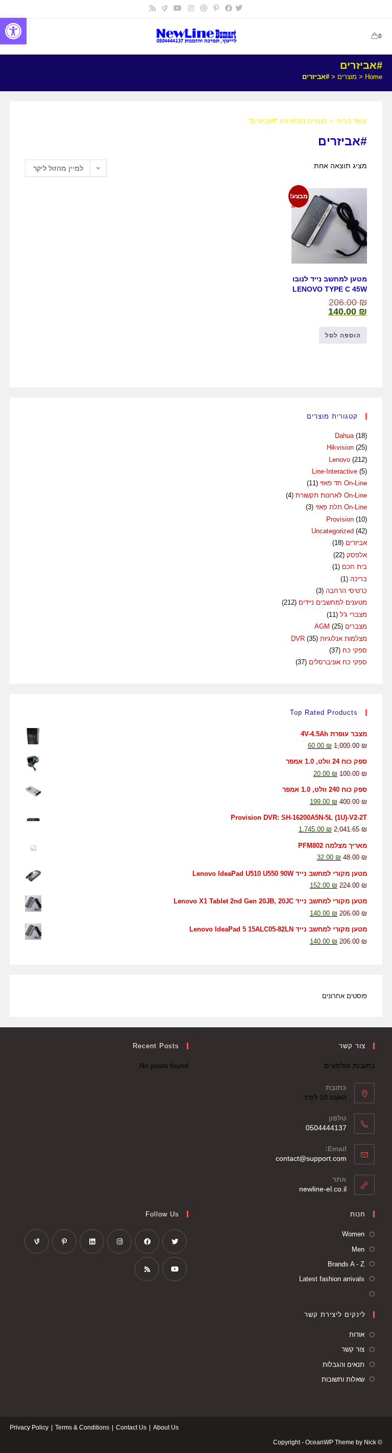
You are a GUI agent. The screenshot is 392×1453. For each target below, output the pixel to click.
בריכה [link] (358, 579)
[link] (13, 31)
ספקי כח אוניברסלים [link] (338, 662)
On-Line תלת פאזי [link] (341, 507)
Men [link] (358, 1249)
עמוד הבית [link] (352, 121)
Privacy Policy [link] (29, 1427)
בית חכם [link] (354, 566)
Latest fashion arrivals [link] (331, 1279)
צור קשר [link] (352, 1349)
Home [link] (373, 77)
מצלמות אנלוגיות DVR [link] (329, 638)
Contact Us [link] (131, 1427)
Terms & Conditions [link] (82, 1427)
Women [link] (353, 1234)
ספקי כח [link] (354, 650)
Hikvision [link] (340, 447)
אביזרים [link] (356, 543)
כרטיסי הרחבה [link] (346, 590)
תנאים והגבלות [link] (343, 1364)
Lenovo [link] (339, 459)
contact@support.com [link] (311, 1158)
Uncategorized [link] (332, 531)
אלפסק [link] (357, 555)
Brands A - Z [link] (346, 1264)
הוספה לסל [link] (343, 335)
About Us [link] (166, 1427)
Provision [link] (340, 519)
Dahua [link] (344, 435)
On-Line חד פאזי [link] (343, 483)
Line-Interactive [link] (334, 471)
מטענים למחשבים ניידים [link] (333, 602)
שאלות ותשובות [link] (343, 1379)
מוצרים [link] (347, 77)
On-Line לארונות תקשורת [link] (331, 495)
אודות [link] (356, 1334)
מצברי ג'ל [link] (353, 614)
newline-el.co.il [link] (323, 1189)
